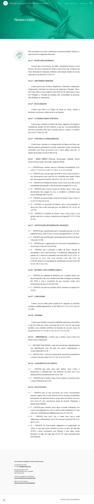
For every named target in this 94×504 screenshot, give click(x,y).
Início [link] (59, 3)
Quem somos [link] (69, 3)
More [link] (82, 3)
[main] (46, 19)
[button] (91, 3)
